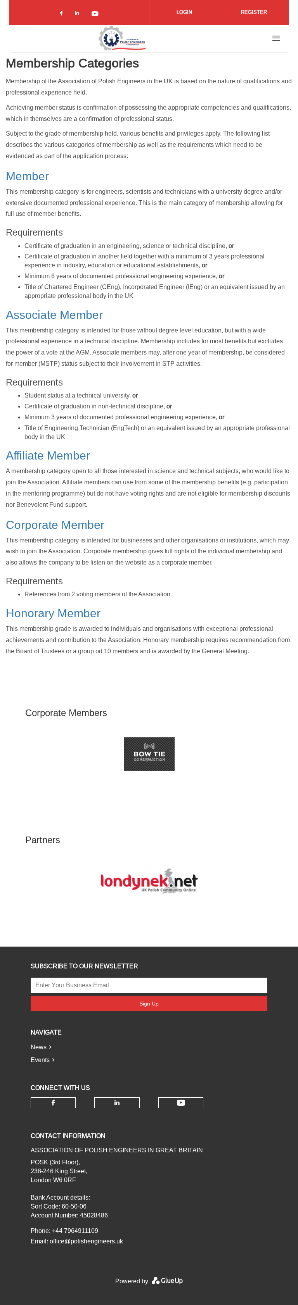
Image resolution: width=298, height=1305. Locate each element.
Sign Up (149, 1003)
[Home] (122, 38)
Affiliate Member (48, 455)
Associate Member (54, 314)
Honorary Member (53, 613)
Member (27, 176)
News (39, 1047)
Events (40, 1060)
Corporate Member (55, 524)
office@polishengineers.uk (86, 1241)
